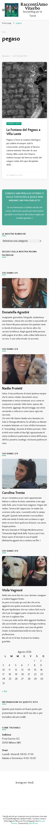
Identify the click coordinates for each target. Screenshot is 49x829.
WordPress (33, 823)
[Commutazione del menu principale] (3, 10)
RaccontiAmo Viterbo (34, 6)
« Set (4, 691)
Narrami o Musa (14, 123)
